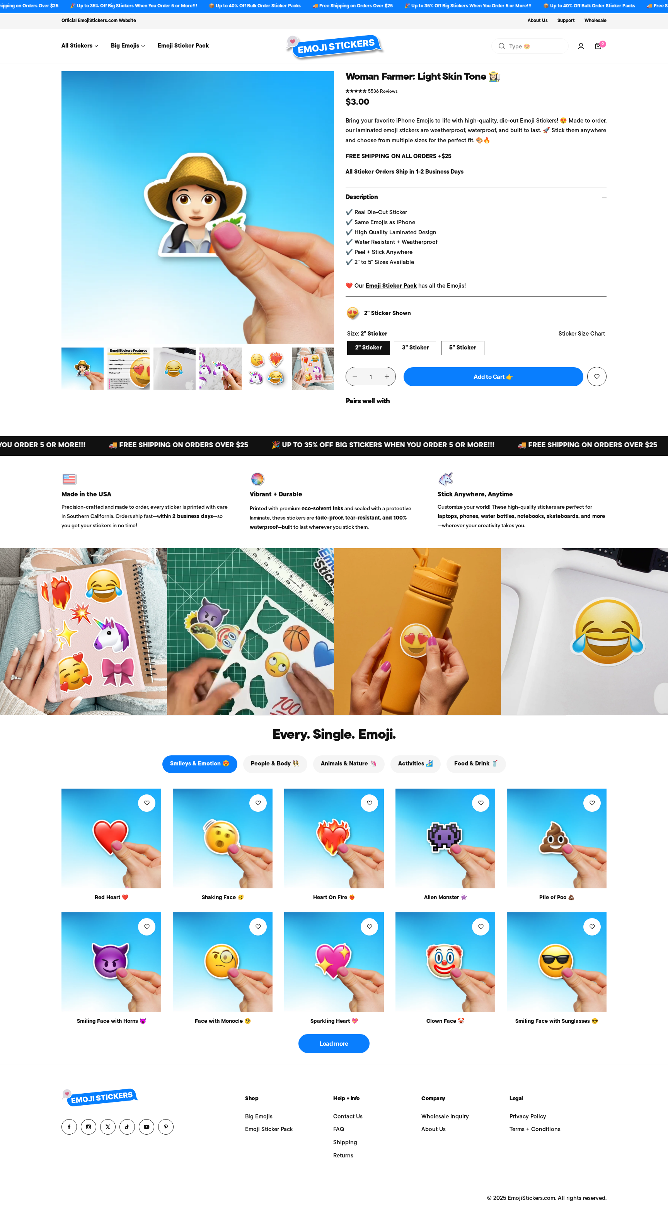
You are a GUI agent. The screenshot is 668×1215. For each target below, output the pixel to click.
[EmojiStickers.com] (334, 46)
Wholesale (595, 21)
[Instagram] (88, 1127)
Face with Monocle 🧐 (223, 1021)
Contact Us (348, 1117)
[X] (108, 1127)
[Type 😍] (501, 46)
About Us (538, 21)
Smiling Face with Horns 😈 (111, 1021)
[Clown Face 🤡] (445, 962)
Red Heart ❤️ (111, 898)
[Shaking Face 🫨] (223, 838)
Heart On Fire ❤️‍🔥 (334, 898)
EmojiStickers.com (98, 21)
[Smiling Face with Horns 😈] (111, 962)
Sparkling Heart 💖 (334, 1021)
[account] (581, 46)
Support (566, 21)
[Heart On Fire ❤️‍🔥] (334, 838)
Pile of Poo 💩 (556, 898)
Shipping (345, 1143)
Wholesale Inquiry (445, 1117)
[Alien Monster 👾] (445, 838)
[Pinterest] (166, 1127)
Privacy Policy (528, 1117)
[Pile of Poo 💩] (557, 838)
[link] (83, 631)
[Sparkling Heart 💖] (334, 962)
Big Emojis (259, 1117)
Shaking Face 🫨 (223, 898)
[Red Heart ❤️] (111, 838)
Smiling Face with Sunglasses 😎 (556, 1021)
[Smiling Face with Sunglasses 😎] (557, 962)
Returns (343, 1156)
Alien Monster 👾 (445, 898)
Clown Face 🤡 (445, 1021)
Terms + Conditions (535, 1130)
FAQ (338, 1130)
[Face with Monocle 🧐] (223, 962)
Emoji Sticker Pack (391, 286)
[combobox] (530, 46)
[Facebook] (69, 1127)
